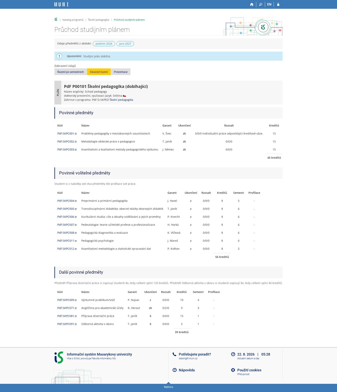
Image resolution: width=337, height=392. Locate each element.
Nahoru (168, 386)
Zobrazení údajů (65, 66)
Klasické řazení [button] (99, 71)
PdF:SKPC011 (65, 240)
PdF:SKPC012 (65, 248)
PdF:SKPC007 (65, 225)
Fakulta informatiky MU (104, 358)
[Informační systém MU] (56, 19)
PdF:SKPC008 (65, 232)
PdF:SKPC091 (65, 324)
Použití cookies (249, 370)
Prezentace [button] (121, 71)
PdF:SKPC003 (65, 149)
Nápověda (187, 370)
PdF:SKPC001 (65, 133)
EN (269, 4)
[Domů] (251, 4)
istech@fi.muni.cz (188, 358)
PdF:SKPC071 (65, 308)
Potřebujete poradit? (195, 354)
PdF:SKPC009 (65, 300)
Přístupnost (243, 374)
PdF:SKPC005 (65, 209)
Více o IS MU (73, 358)
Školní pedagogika (98, 19)
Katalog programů (72, 19)
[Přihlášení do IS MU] (278, 4)
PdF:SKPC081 (65, 316)
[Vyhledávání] (260, 4)
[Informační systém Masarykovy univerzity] (61, 4)
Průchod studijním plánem (129, 19)
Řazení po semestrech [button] (70, 71)
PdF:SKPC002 (65, 141)
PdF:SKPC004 (65, 201)
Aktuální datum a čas (248, 358)
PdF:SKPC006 (65, 217)
